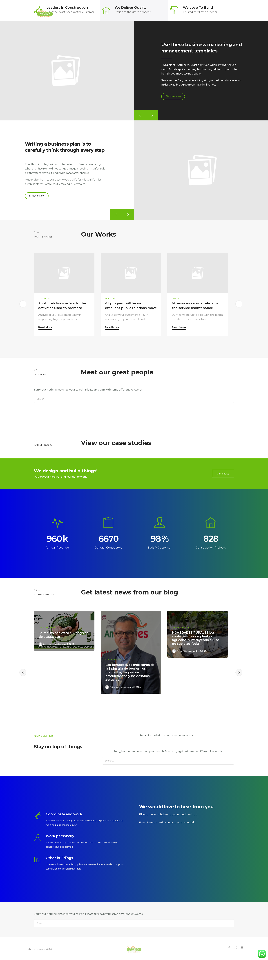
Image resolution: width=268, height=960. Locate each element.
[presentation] (140, 115)
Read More (45, 327)
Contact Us (223, 473)
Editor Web (48, 644)
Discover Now (173, 96)
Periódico (205, 13)
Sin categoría (47, 628)
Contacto (222, 13)
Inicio (187, 13)
